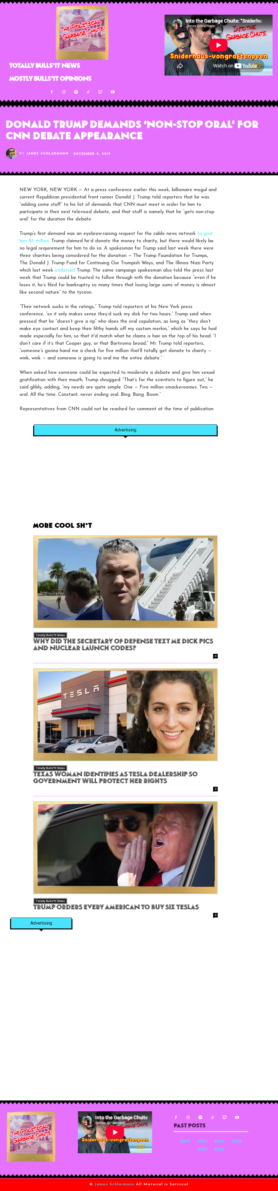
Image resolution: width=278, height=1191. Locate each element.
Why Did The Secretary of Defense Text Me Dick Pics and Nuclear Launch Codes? (123, 645)
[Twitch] (100, 92)
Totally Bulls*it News (50, 635)
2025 (185, 1142)
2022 (237, 1142)
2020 (219, 1150)
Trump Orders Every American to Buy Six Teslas (116, 907)
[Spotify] (76, 92)
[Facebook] (51, 92)
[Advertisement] (125, 482)
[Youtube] (113, 92)
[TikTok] (88, 92)
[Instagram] (64, 92)
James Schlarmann (47, 153)
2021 (202, 1150)
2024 (202, 1142)
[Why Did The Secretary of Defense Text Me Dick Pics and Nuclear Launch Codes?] (125, 582)
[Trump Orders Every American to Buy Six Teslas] (125, 848)
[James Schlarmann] (13, 153)
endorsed (65, 270)
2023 (219, 1142)
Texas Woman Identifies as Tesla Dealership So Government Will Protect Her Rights (115, 778)
